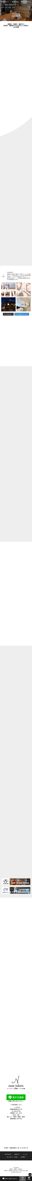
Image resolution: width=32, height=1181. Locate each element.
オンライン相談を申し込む (15, 620)
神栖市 (15, 1116)
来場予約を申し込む (16, 638)
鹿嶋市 (19, 1116)
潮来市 (23, 1116)
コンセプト (15, 75)
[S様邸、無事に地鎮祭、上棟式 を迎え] (8, 289)
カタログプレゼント (27, 1)
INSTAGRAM (8, 1154)
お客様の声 (16, 1154)
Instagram (22, 1179)
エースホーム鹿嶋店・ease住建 (16, 1088)
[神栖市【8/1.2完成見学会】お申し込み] (8, 304)
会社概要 (23, 1157)
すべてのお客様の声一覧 (16, 676)
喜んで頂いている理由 (12, 1157)
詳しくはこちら (16, 1040)
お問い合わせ (16, 1)
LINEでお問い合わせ (10, 1178)
